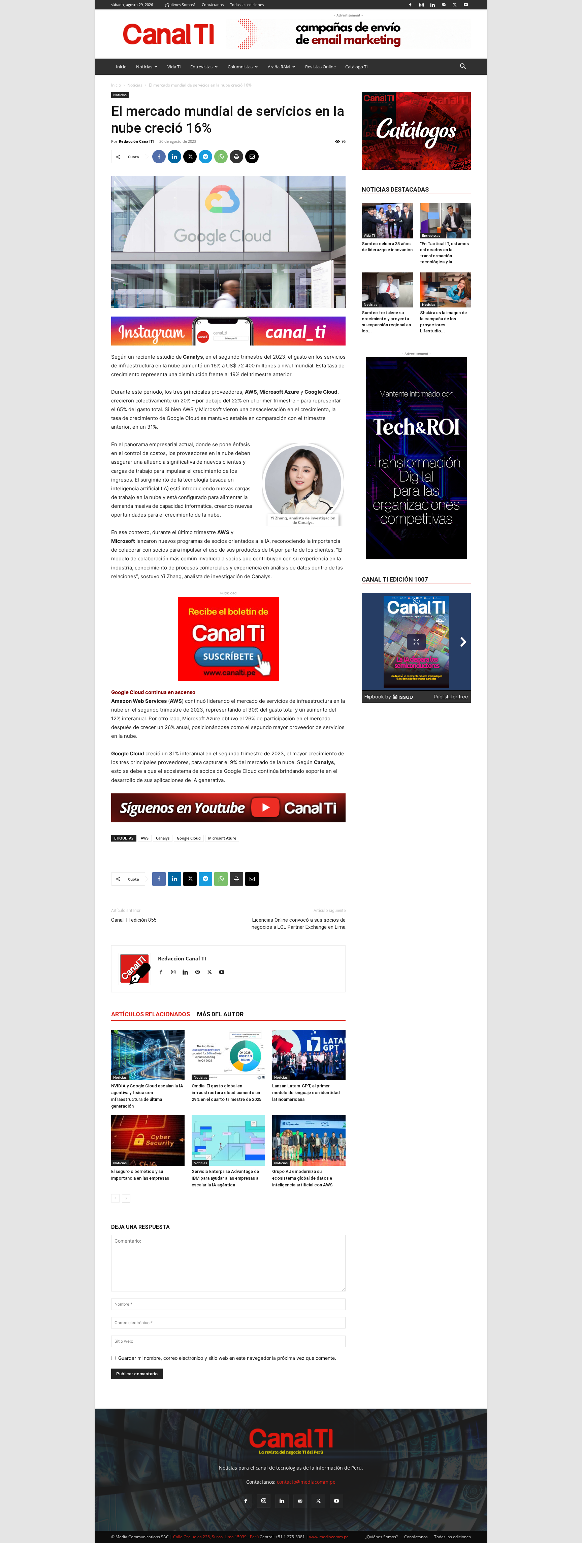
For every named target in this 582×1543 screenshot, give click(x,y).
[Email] (252, 156)
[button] (463, 67)
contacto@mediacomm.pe (306, 1482)
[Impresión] (236, 156)
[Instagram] (421, 4)
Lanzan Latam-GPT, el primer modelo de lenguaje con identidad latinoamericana (306, 1092)
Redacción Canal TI (136, 141)
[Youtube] (466, 4)
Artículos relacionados (150, 1014)
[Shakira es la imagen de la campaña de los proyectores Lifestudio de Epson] (445, 289)
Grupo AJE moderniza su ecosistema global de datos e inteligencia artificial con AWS (302, 1178)
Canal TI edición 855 (133, 920)
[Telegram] (205, 156)
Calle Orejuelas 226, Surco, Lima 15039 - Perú (216, 1537)
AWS (145, 838)
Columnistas (240, 67)
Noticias (144, 67)
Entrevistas (201, 67)
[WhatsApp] (221, 156)
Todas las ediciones (247, 4)
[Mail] (444, 4)
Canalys (162, 838)
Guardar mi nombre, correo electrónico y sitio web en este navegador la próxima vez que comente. (227, 1358)
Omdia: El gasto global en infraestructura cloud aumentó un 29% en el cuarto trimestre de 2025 (226, 1092)
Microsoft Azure (222, 838)
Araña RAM (279, 67)
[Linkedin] (432, 4)
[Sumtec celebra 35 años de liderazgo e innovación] (387, 220)
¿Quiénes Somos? (180, 4)
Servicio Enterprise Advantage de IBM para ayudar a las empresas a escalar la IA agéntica (225, 1178)
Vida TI (174, 67)
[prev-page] (115, 1198)
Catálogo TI (356, 67)
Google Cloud (189, 838)
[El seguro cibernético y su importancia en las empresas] (148, 1140)
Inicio (121, 67)
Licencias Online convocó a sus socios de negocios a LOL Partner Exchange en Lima (299, 923)
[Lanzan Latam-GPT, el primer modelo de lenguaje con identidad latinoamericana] (309, 1055)
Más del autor (220, 1014)
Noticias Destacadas (395, 189)
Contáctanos (213, 4)
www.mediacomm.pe (329, 1537)
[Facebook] (410, 4)
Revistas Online (320, 67)
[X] (455, 4)
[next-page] (126, 1198)
